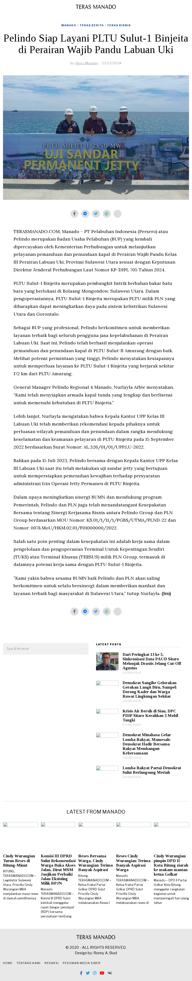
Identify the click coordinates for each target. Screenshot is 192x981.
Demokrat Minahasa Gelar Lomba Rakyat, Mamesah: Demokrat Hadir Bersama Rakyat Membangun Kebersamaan (146, 743)
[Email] (118, 214)
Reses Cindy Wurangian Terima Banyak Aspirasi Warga (133, 863)
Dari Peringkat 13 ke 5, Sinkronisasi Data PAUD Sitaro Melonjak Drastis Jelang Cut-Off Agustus (151, 661)
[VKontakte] (109, 973)
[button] (82, 649)
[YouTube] (102, 973)
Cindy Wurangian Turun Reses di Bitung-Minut (19, 860)
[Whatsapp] (107, 214)
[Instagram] (95, 973)
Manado (68, 25)
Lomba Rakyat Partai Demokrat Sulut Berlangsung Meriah (151, 770)
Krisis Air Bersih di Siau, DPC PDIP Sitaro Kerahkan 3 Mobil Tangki (150, 715)
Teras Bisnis (119, 25)
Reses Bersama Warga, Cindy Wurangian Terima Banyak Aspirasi (95, 863)
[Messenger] (85, 214)
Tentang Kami (28, 963)
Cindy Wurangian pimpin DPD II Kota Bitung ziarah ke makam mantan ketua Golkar (171, 865)
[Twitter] (96, 214)
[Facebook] (74, 214)
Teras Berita (92, 25)
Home (7, 963)
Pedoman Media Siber (81, 963)
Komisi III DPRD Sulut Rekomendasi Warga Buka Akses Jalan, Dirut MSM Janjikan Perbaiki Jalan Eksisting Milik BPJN (58, 870)
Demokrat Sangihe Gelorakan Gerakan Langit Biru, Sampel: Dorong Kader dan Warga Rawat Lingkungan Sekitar (149, 689)
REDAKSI (51, 963)
